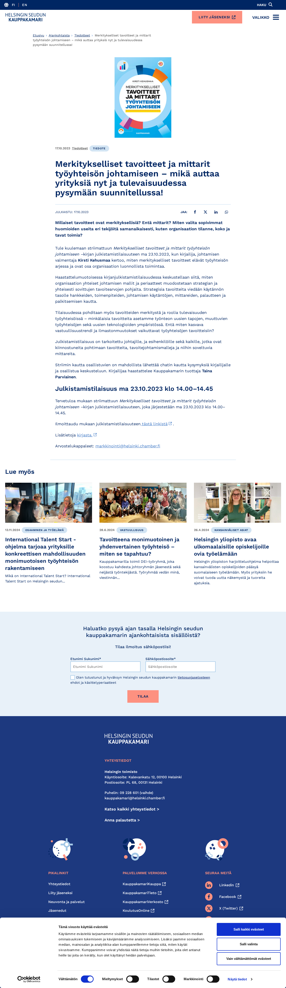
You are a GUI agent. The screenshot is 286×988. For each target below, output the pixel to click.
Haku (261, 5)
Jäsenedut (57, 910)
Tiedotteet (82, 35)
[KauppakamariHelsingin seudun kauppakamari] (25, 17)
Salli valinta (249, 944)
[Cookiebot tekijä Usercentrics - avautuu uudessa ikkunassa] (28, 979)
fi (13, 5)
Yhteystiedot (59, 884)
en (24, 5)
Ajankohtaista (59, 35)
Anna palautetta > (122, 820)
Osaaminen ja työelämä (44, 530)
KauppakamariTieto (140, 893)
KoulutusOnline (136, 910)
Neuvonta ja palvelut (66, 902)
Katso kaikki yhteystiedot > (132, 809)
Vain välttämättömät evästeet (248, 958)
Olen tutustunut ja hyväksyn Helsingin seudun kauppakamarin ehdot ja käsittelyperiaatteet (140, 680)
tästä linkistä (154, 423)
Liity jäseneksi (214, 17)
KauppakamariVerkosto (143, 902)
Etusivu (38, 35)
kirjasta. (85, 435)
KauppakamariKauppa (142, 884)
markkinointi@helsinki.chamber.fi (127, 446)
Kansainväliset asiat (231, 530)
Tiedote (99, 148)
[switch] (132, 979)
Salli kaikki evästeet (248, 929)
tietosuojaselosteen (194, 677)
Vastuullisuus (132, 530)
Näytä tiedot (237, 979)
